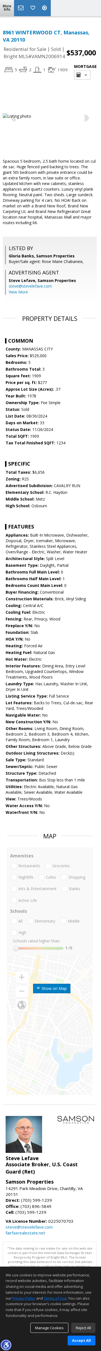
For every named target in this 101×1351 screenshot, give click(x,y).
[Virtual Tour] (45, 8)
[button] (6, 1345)
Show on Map (53, 988)
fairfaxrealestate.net (25, 1233)
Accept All (81, 1340)
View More (18, 292)
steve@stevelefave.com (30, 286)
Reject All (83, 1327)
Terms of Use (55, 1298)
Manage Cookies (49, 1327)
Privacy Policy (23, 1298)
